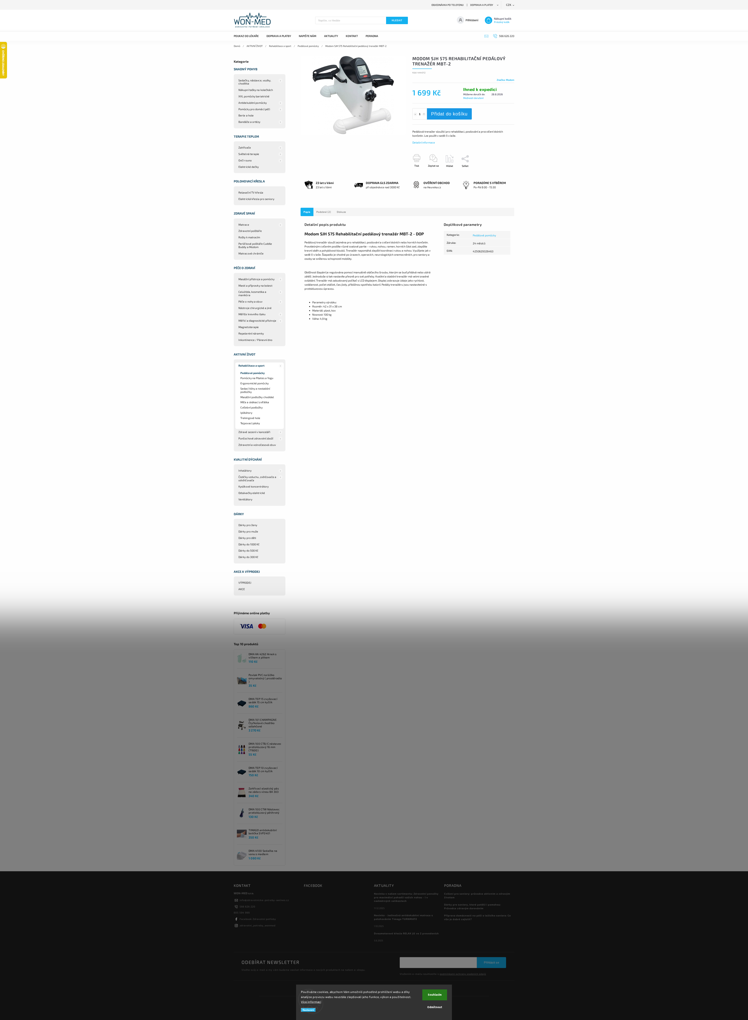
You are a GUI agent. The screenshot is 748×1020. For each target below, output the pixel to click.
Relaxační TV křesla (250, 192)
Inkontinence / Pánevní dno (255, 339)
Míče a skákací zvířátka (254, 402)
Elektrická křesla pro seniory (256, 199)
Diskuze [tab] (341, 211)
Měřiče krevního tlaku (252, 314)
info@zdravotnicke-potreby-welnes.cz (264, 900)
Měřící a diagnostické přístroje (257, 320)
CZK (509, 5)
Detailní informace (423, 142)
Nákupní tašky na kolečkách (255, 90)
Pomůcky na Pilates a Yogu (256, 378)
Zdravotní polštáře (250, 230)
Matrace (243, 224)
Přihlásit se (491, 962)
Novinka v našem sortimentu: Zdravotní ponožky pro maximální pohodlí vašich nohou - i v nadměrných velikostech (406, 897)
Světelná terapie (248, 154)
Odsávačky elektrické (251, 493)
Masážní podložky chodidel (257, 397)
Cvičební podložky (251, 407)
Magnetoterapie (248, 327)
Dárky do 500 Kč (248, 550)
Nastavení (308, 1010)
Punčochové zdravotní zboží (255, 438)
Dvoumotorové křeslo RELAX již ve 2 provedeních (406, 933)
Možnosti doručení (473, 97)
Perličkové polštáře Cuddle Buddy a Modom (255, 245)
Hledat (397, 20)
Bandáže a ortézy (249, 121)
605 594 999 (242, 912)
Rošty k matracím (249, 237)
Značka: (505, 79)
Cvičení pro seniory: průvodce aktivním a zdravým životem (477, 895)
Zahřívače (244, 147)
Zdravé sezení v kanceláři (254, 432)
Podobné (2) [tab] (323, 211)
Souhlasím (435, 995)
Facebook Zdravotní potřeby (258, 919)
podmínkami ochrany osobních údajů (463, 973)
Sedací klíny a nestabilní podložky (255, 390)
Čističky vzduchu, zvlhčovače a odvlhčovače (257, 478)
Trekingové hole (250, 418)
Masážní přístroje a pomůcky (256, 279)
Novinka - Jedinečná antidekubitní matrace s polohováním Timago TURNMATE (403, 917)
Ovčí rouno (245, 160)
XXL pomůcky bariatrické (253, 96)
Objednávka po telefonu (447, 4)
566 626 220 (247, 906)
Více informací (311, 1001)
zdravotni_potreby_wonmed (257, 925)
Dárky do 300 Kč (248, 557)
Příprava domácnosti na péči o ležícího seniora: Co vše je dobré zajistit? (477, 917)
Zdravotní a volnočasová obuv (257, 444)
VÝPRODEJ (244, 582)
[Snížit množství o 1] (415, 114)
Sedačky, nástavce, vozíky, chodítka (254, 82)
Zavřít (502, 172)
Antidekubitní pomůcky (252, 102)
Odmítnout (434, 1007)
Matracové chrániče (251, 253)
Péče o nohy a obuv (250, 301)
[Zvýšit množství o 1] (424, 114)
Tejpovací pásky (250, 423)
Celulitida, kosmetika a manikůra (252, 293)
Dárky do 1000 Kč (249, 544)
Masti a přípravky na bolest (255, 285)
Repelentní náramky (251, 333)
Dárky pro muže (248, 531)
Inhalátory (244, 470)
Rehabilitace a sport (251, 365)
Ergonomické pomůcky (254, 383)
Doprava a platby (481, 4)
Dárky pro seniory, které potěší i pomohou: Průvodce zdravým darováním (472, 906)
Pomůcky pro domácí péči (254, 109)
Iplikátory (246, 412)
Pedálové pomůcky (252, 373)
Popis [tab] (306, 211)
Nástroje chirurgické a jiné (255, 308)
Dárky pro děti (247, 537)
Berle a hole (246, 115)
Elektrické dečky (248, 166)
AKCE (241, 589)
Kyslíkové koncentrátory (253, 486)
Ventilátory (245, 499)
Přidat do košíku (449, 113)
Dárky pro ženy (247, 525)
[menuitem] (248, 36)
